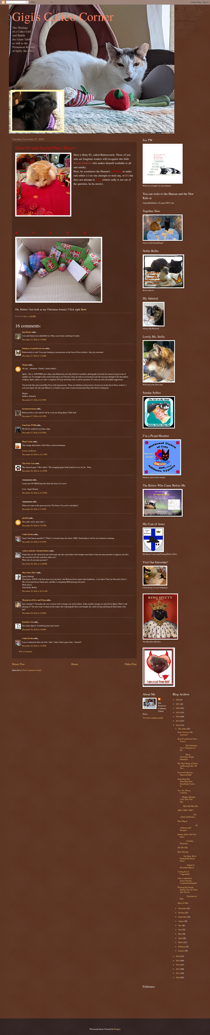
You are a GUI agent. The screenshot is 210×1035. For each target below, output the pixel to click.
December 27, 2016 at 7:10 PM (34, 339)
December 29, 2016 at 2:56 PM (34, 613)
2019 (178, 712)
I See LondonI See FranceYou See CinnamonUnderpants (187, 880)
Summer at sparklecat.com (33, 348)
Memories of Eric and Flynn (34, 600)
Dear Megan (182, 821)
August (181, 921)
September (182, 916)
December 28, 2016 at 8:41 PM (34, 541)
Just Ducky (26, 332)
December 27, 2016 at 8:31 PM (34, 416)
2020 (178, 708)
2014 (178, 960)
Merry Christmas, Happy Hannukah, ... (186, 757)
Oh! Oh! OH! (183, 847)
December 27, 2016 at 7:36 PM (34, 355)
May (180, 933)
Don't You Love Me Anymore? (185, 733)
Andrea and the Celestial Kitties (35, 550)
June (180, 929)
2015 (178, 956)
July (180, 925)
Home (74, 664)
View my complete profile (153, 717)
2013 (178, 964)
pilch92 (25, 518)
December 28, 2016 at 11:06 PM (34, 563)
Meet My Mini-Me (188, 806)
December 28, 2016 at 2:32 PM (34, 509)
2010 (178, 977)
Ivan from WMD (29, 425)
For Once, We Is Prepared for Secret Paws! (187, 858)
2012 (178, 969)
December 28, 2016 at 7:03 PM (34, 525)
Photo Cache (27, 441)
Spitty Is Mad (183, 903)
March (181, 942)
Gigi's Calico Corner (63, 16)
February (182, 946)
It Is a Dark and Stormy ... (187, 815)
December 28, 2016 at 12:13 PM (34, 454)
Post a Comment (25, 651)
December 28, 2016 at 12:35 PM (34, 492)
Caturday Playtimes (185, 842)
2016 (178, 725)
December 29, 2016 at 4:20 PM (34, 629)
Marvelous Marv (29, 572)
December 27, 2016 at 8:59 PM (34, 432)
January (181, 950)
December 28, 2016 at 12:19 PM (34, 470)
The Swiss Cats (28, 463)
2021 (178, 704)
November (182, 908)
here (83, 309)
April (180, 938)
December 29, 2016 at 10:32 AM (34, 591)
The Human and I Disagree (188, 828)
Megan (25, 364)
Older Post (131, 664)
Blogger (117, 1029)
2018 (178, 716)
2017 (178, 720)
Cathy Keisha (27, 534)
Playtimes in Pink (187, 897)
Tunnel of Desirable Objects (186, 866)
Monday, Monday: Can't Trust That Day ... (187, 799)
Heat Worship (183, 851)
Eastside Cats (27, 622)
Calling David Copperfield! (184, 872)
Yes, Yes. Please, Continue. (184, 791)
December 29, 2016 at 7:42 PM (34, 645)
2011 (178, 973)
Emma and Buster (29, 450)
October (181, 912)
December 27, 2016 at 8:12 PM (34, 399)
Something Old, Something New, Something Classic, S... (186, 782)
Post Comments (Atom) (32, 670)
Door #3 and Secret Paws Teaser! (187, 739)
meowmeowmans (29, 408)
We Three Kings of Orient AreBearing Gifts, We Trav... (188, 765)
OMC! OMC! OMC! (186, 810)
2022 (178, 699)
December (182, 728)
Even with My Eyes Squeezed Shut (185, 773)
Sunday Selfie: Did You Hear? (187, 835)
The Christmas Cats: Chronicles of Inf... (187, 748)
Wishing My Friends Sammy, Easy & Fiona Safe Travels (187, 889)
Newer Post (18, 664)
